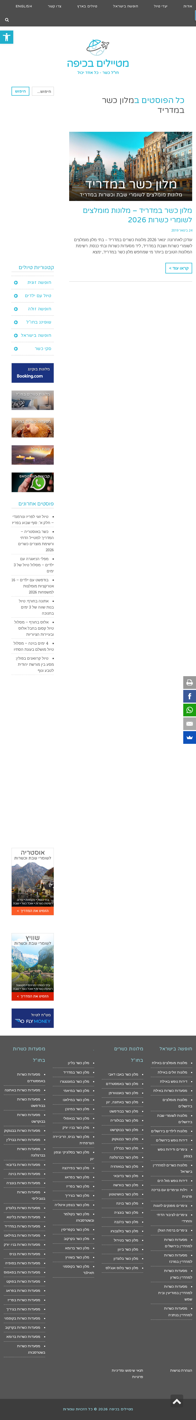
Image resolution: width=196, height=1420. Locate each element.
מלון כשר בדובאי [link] (125, 1176)
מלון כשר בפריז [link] (77, 1186)
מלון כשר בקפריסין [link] (75, 1229)
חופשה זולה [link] (39, 309)
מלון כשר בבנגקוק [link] (125, 1139)
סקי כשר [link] (43, 348)
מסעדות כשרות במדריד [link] (22, 1226)
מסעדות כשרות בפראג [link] (23, 1290)
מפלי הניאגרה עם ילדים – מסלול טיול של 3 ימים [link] (34, 564)
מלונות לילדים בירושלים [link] (169, 1131)
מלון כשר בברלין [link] (126, 1148)
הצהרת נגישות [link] (181, 1370)
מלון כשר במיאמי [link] (76, 1091)
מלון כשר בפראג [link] (77, 1177)
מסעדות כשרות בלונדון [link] (23, 1208)
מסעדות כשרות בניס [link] (24, 1254)
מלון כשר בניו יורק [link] (76, 1127)
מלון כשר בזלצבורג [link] (124, 1231)
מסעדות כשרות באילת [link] (170, 1091)
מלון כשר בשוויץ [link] (77, 1257)
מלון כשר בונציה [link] (126, 1212)
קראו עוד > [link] (179, 268)
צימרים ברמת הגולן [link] (172, 1230)
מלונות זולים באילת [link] (172, 1072)
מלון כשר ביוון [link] (128, 1249)
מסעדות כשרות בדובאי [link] (23, 1165)
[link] (6, 37)
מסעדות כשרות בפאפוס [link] (22, 1272)
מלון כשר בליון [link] (78, 1063)
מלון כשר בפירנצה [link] (75, 1168)
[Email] (189, 723)
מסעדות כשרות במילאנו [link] (22, 1235)
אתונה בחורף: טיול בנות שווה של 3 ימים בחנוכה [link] (36, 607)
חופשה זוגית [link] (40, 282)
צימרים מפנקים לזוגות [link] (170, 1206)
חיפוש (20, 91)
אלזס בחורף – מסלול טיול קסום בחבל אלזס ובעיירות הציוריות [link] (34, 628)
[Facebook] (189, 696)
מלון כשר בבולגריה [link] (124, 1120)
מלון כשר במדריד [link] (76, 1072)
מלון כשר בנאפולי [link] (76, 1118)
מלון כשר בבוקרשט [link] (124, 1130)
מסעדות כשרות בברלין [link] (23, 1140)
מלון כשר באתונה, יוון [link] (122, 1102)
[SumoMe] (189, 737)
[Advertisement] (32, 179)
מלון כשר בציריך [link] (77, 1195)
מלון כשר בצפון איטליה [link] (72, 1205)
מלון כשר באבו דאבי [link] (123, 1074)
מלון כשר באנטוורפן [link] (123, 1093)
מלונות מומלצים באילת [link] (169, 1063)
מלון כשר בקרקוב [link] (76, 1239)
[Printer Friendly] (189, 682)
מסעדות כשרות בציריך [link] (23, 1309)
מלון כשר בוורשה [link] (125, 1185)
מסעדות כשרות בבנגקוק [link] (22, 1130)
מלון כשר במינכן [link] (77, 1109)
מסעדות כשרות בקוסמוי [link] (22, 1318)
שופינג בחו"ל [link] (38, 322)
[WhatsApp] (189, 710)
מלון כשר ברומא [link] (77, 1248)
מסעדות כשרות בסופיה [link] (22, 1263)
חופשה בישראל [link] (36, 335)
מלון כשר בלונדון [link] (126, 1258)
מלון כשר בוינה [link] (127, 1203)
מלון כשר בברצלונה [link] (123, 1157)
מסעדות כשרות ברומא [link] (23, 1337)
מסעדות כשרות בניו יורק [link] (22, 1244)
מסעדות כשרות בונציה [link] (23, 1183)
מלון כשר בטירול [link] (126, 1240)
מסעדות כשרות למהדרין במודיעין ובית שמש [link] (175, 1292)
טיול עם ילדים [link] (38, 295)
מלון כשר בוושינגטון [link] (123, 1194)
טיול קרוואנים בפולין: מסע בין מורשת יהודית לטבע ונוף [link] (35, 664)
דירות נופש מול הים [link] (172, 1181)
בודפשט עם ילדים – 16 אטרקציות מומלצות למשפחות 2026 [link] (32, 586)
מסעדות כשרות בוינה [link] (24, 1174)
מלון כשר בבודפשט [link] (123, 1111)
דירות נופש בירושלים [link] (171, 1140)
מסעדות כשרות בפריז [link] (24, 1300)
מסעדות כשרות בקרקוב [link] (22, 1327)
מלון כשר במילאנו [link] (76, 1100)
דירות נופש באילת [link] (173, 1081)
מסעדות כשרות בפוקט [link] (23, 1281)
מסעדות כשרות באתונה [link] (22, 1090)
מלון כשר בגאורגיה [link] (124, 1166)
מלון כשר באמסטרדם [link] (122, 1084)
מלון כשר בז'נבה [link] (126, 1222)
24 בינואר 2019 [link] (181, 230)
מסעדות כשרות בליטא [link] (23, 1217)
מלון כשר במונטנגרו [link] (74, 1081)
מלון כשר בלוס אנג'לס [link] (122, 1268)
